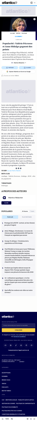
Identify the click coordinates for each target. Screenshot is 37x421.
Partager (11, 67)
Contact (21, 361)
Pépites (18, 33)
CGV (3, 400)
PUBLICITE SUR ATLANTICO (26, 400)
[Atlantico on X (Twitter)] (11, 345)
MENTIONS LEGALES (11, 400)
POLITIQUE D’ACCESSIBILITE (10, 407)
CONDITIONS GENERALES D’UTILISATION (13, 414)
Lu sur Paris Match (14, 171)
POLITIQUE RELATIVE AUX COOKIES (12, 410)
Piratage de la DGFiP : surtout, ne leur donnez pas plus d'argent (19, 224)
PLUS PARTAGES (27, 217)
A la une (12, 33)
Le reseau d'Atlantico (8, 361)
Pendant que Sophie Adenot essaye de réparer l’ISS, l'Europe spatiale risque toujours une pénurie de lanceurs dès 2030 (19, 270)
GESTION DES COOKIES (8, 403)
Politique (24, 33)
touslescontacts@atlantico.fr (18, 350)
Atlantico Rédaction (19, 63)
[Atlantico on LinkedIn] (21, 345)
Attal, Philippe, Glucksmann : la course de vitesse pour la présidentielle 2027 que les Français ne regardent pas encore (19, 233)
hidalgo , (24, 176)
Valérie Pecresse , (14, 176)
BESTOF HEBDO (6, 390)
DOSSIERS (4, 376)
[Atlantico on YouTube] (31, 345)
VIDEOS (4, 383)
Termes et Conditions (19, 336)
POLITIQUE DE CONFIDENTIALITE (25, 403)
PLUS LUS (10, 217)
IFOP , (30, 176)
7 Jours (32, 211)
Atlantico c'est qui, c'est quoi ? (11, 360)
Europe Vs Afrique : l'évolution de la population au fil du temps (17, 242)
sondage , (4, 176)
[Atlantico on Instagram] (26, 345)
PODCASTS (5, 387)
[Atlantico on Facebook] (16, 345)
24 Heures (25, 211)
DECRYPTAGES (6, 372)
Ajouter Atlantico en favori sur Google (20, 71)
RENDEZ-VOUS (6, 380)
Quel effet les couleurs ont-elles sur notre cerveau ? (19, 291)
